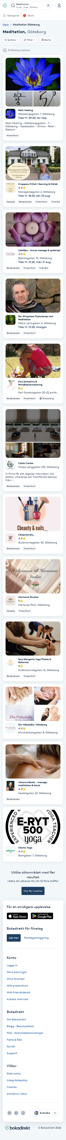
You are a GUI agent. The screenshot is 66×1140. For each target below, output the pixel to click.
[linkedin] (16, 1113)
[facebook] (23, 1113)
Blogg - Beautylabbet (20, 1026)
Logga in (12, 965)
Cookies (12, 1087)
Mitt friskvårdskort (18, 992)
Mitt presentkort (17, 985)
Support (12, 1053)
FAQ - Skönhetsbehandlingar (25, 1033)
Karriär (11, 1046)
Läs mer (14, 937)
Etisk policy (14, 1073)
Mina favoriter (16, 978)
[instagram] (9, 1113)
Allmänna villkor (17, 1093)
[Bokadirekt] (5, 5)
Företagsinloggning (36, 937)
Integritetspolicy (17, 1080)
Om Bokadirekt (16, 1019)
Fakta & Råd (14, 1039)
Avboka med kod (17, 999)
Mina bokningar (17, 972)
